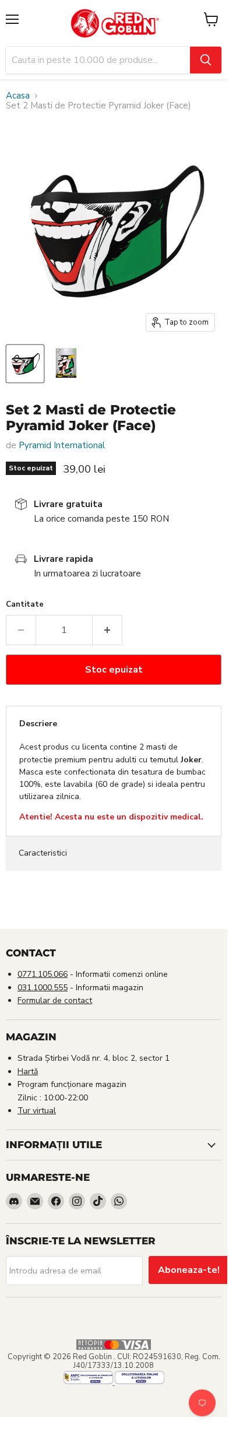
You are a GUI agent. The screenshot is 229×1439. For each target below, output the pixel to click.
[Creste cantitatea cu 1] (107, 630)
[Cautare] (205, 60)
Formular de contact (54, 1000)
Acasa (18, 96)
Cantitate (25, 604)
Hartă (27, 1071)
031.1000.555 (42, 987)
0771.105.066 (42, 974)
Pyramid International (62, 445)
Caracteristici (43, 853)
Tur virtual (36, 1110)
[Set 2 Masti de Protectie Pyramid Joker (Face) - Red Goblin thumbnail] (25, 363)
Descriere (38, 723)
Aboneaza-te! (189, 1270)
